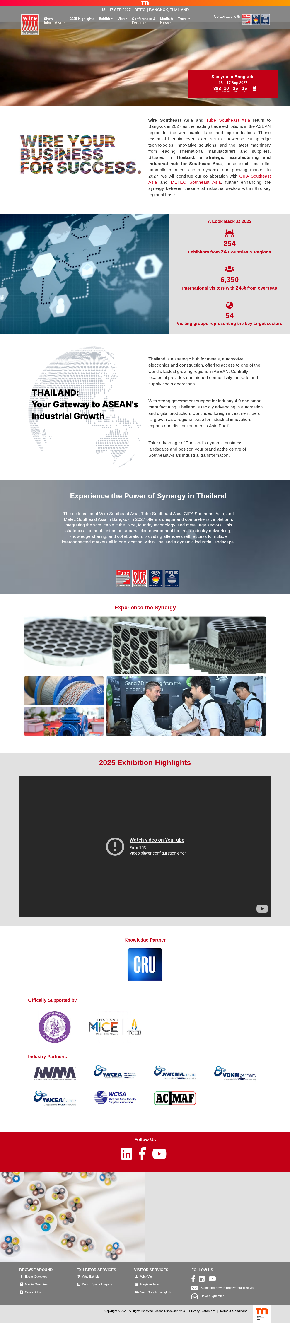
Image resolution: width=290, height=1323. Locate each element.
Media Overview (36, 1284)
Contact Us (33, 1292)
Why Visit (146, 1276)
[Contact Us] (21, 1292)
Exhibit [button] (104, 19)
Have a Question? (212, 1296)
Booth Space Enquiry (97, 1284)
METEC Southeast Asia (196, 182)
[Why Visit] (137, 1276)
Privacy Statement (202, 1311)
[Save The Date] (254, 89)
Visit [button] (121, 19)
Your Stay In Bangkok (155, 1292)
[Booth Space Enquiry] (78, 1284)
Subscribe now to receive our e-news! (226, 1287)
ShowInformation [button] (53, 20)
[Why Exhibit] (78, 1276)
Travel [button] (182, 19)
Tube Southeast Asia (228, 120)
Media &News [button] (166, 20)
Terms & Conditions (233, 1311)
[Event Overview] (21, 1276)
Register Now (150, 1284)
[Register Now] (136, 1284)
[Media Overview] (21, 1284)
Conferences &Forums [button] (143, 20)
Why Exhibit (90, 1276)
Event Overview (36, 1276)
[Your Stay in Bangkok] (137, 1292)
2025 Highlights (82, 19)
